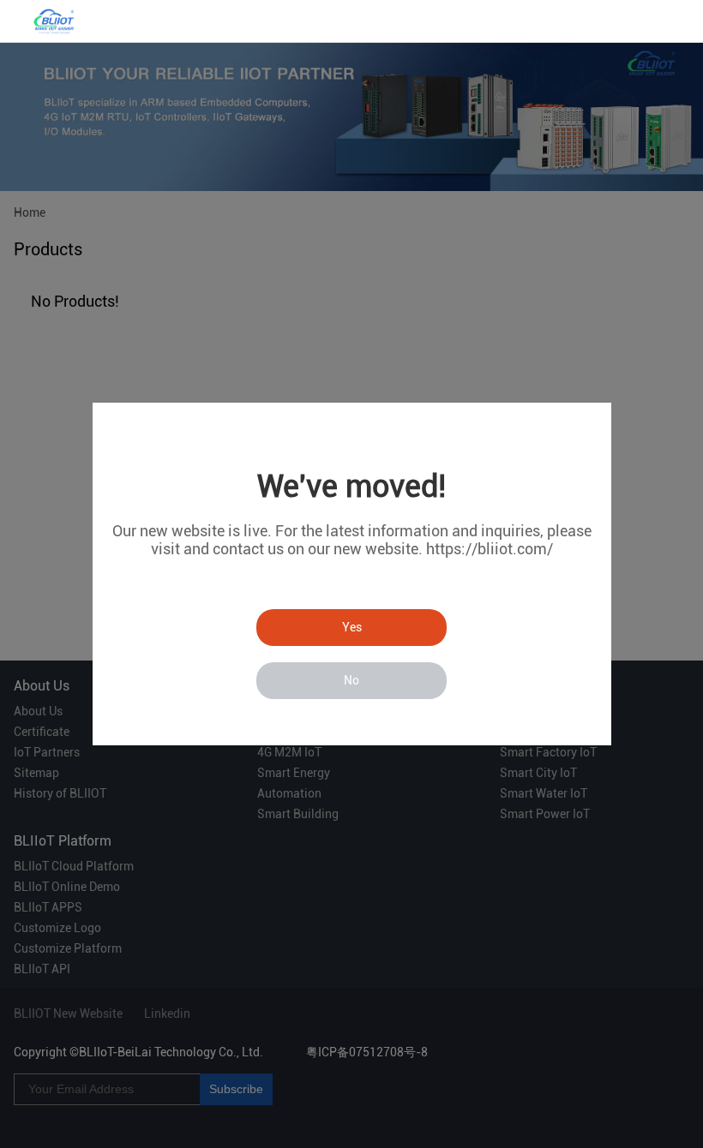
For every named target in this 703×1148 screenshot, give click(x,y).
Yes (352, 627)
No (351, 680)
